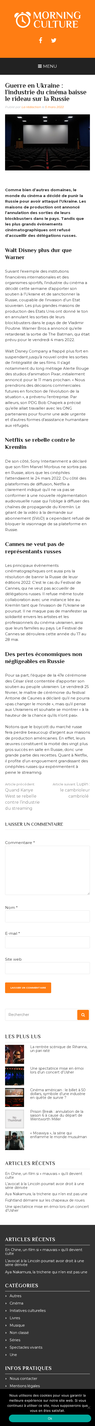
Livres (15, 1318)
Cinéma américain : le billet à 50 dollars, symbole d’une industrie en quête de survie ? (58, 1094)
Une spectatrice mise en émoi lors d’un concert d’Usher (57, 1070)
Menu (50, 66)
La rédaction (31, 107)
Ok (50, 1418)
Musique (17, 1325)
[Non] (88, 1407)
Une (13, 1354)
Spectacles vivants (26, 1347)
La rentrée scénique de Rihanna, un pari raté (58, 1049)
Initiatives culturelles (28, 1310)
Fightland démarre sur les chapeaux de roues (45, 1200)
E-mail (12, 933)
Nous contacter (23, 1378)
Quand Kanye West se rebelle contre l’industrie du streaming (22, 796)
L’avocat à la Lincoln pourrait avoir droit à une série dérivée (44, 1186)
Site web (13, 959)
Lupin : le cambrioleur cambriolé (71, 790)
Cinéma (16, 1303)
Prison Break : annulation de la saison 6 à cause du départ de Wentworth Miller (56, 1115)
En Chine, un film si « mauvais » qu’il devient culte (43, 1175)
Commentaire (20, 842)
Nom (11, 907)
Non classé (19, 1332)
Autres (15, 1296)
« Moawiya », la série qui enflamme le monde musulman (58, 1135)
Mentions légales (25, 1386)
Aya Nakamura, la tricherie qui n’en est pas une (46, 1194)
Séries (15, 1340)
